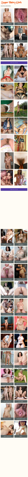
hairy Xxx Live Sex (14, 62)
